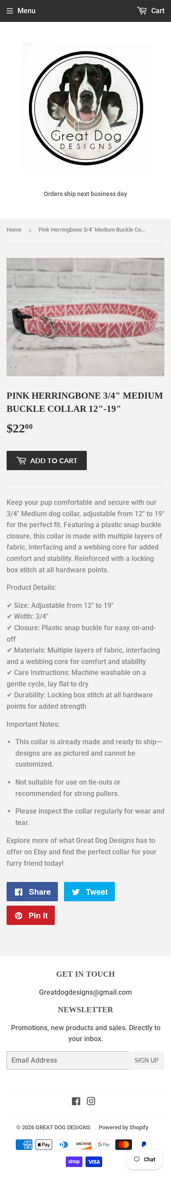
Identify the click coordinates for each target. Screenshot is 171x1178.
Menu (27, 11)
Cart (157, 11)
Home (14, 229)
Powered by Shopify (123, 1127)
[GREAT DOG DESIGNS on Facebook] (76, 1102)
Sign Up (147, 1060)
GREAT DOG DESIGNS (63, 1127)
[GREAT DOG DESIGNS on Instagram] (91, 1102)
